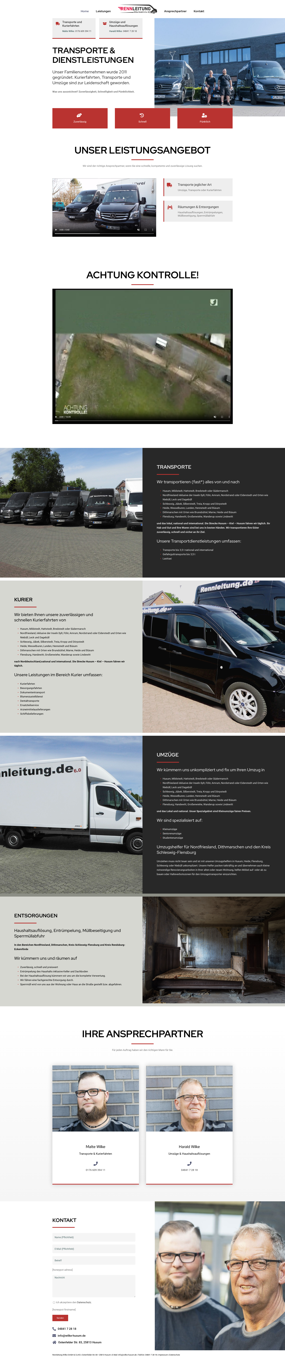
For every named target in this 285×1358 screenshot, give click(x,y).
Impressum (163, 1355)
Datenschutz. (84, 1302)
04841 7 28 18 (130, 31)
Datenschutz (174, 1355)
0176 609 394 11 (83, 31)
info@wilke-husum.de (72, 1335)
